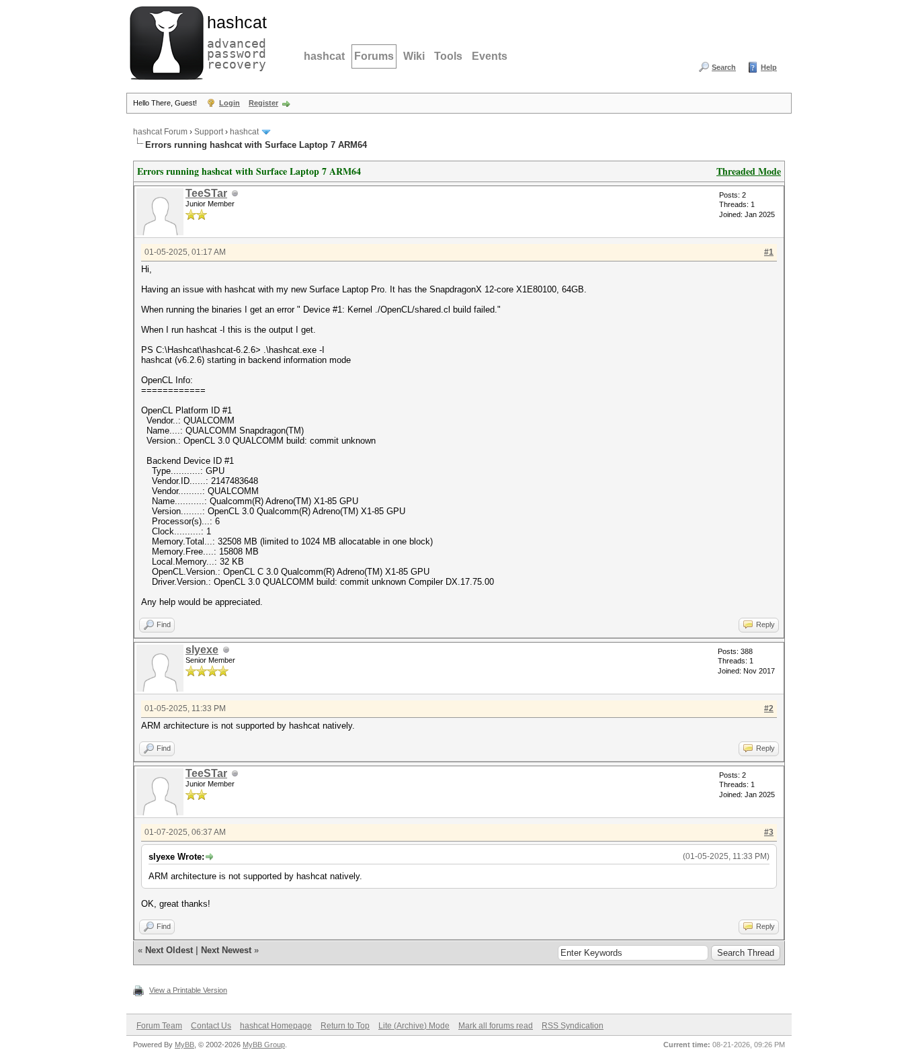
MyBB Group (264, 1045)
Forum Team (159, 1025)
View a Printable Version (188, 990)
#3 (769, 832)
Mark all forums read (495, 1025)
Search (724, 67)
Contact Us (211, 1025)
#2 (769, 708)
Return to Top (345, 1025)
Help (769, 67)
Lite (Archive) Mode (414, 1025)
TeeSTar (206, 193)
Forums (374, 56)
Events (489, 56)
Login (229, 103)
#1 (769, 252)
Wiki (414, 56)
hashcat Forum (160, 131)
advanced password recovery (234, 41)
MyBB (184, 1045)
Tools (448, 56)
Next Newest (226, 950)
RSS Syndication (572, 1025)
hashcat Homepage (276, 1025)
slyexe (201, 649)
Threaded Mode (748, 171)
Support (208, 131)
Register (263, 103)
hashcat (324, 56)
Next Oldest (169, 950)
